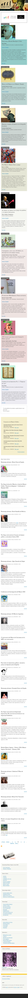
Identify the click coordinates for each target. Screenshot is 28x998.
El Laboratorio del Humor (7, 913)
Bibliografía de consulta (7, 935)
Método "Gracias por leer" (7, 895)
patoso (7, 987)
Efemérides (5, 927)
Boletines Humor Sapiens (7, 940)
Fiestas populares (6, 939)
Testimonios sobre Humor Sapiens (8, 943)
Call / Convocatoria (6, 867)
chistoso (15, 987)
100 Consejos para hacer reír (8, 912)
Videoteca (5, 936)
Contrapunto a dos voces (7, 878)
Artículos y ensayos (6, 905)
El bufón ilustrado (6, 910)
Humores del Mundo (6, 882)
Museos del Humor (6, 885)
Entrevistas (5, 880)
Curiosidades (5, 926)
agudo (18, 987)
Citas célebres (5, 925)
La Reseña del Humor (6, 941)
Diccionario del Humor (6, 978)
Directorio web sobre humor (7, 937)
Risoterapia (5, 909)
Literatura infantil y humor (7, 892)
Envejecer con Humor (6, 881)
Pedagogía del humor (6, 894)
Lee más (25, 478)
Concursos (5, 877)
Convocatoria (20, 17)
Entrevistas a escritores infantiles (8, 896)
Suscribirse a (1, 846)
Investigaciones (5, 914)
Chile (17, 522)
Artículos (4, 876)
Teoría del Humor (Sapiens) (7, 904)
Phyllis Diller (4, 967)
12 (24, 841)
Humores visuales (6, 884)
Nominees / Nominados (7, 868)
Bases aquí (17, 427)
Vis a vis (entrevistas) (6, 908)
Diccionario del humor (7, 907)
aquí (6, 835)
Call (20, 16)
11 (21, 841)
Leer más (3, 63)
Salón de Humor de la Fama (7, 922)
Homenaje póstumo (6, 923)
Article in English (5, 47)
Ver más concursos (21, 451)
